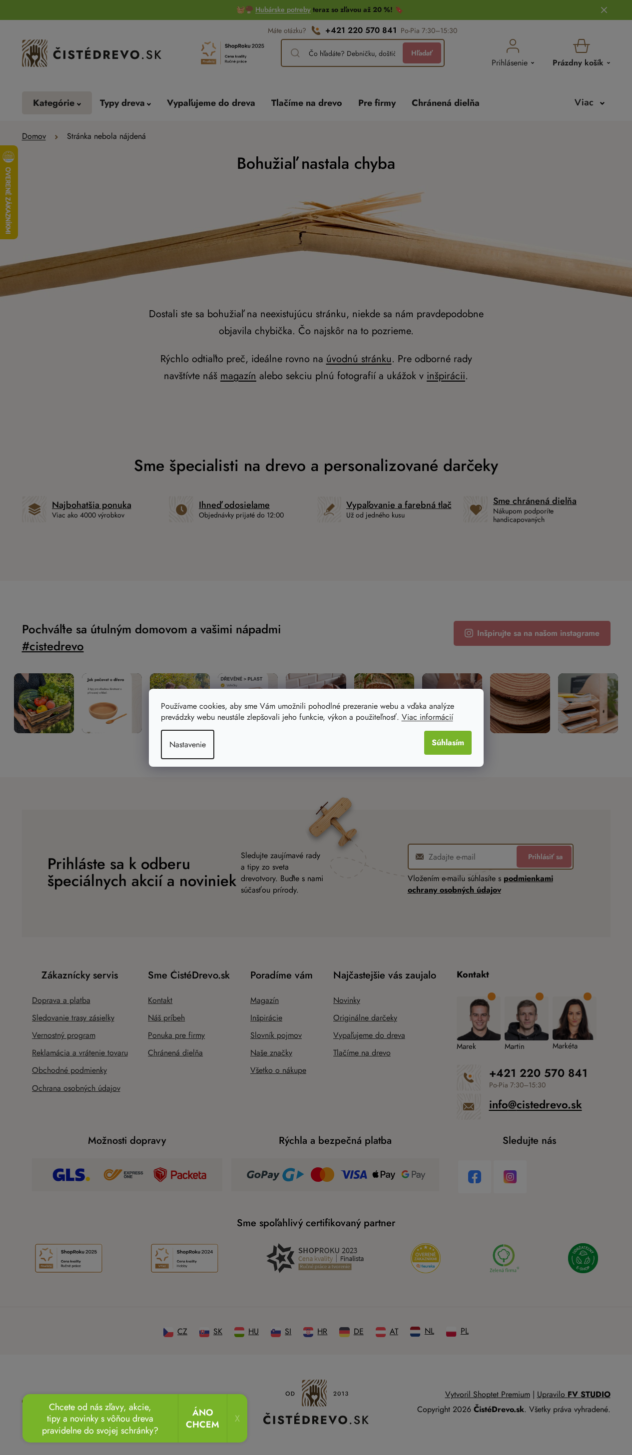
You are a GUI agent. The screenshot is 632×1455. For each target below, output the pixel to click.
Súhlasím (448, 742)
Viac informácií (427, 717)
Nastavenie (187, 744)
